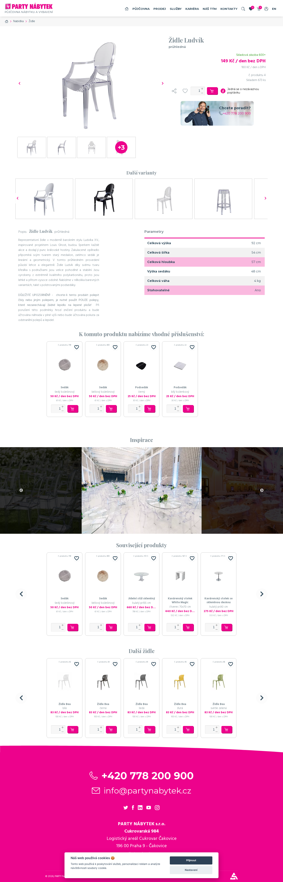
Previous (21, 490)
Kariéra (192, 9)
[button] (21, 594)
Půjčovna (141, 9)
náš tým (210, 9)
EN (274, 9)
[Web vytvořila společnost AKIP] (234, 878)
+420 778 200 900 (237, 113)
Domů (127, 9)
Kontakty (228, 9)
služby (176, 9)
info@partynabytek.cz (147, 791)
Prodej (159, 9)
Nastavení (191, 869)
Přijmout (191, 860)
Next (262, 490)
